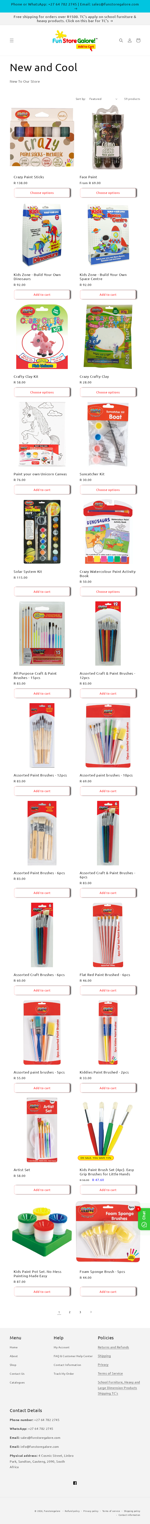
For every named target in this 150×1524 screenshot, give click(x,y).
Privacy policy (90, 1510)
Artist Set (22, 1170)
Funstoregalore (52, 1510)
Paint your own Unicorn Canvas (40, 474)
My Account (62, 1347)
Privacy (103, 1364)
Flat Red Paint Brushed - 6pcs (105, 974)
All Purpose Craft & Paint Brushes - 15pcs (35, 675)
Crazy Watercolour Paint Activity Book (108, 573)
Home (14, 1347)
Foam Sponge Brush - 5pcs (102, 1271)
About (14, 1356)
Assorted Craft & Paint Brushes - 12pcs (107, 675)
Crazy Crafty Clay (94, 376)
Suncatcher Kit (92, 474)
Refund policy (72, 1510)
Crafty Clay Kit (26, 376)
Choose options (42, 192)
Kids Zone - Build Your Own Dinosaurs (37, 276)
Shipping (104, 1355)
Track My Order (64, 1373)
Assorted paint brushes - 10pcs (106, 775)
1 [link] (59, 1312)
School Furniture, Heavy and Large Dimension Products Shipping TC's (119, 1387)
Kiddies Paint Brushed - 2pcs (104, 1072)
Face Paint (88, 177)
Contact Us (17, 1373)
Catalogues (17, 1382)
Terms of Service (110, 1373)
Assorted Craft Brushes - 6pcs (39, 974)
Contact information (129, 1514)
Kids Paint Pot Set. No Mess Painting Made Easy (38, 1273)
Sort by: (81, 98)
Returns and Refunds (113, 1347)
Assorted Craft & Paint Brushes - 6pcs (107, 875)
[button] (11, 40)
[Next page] (91, 1312)
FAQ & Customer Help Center (73, 1356)
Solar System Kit (28, 571)
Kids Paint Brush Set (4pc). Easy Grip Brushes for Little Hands (107, 1172)
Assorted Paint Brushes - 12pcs (40, 775)
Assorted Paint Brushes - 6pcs (39, 873)
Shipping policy (132, 1510)
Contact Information (67, 1364)
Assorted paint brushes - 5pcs (39, 1072)
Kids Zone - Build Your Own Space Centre (103, 276)
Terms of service (111, 1510)
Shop (13, 1364)
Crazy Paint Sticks (29, 177)
